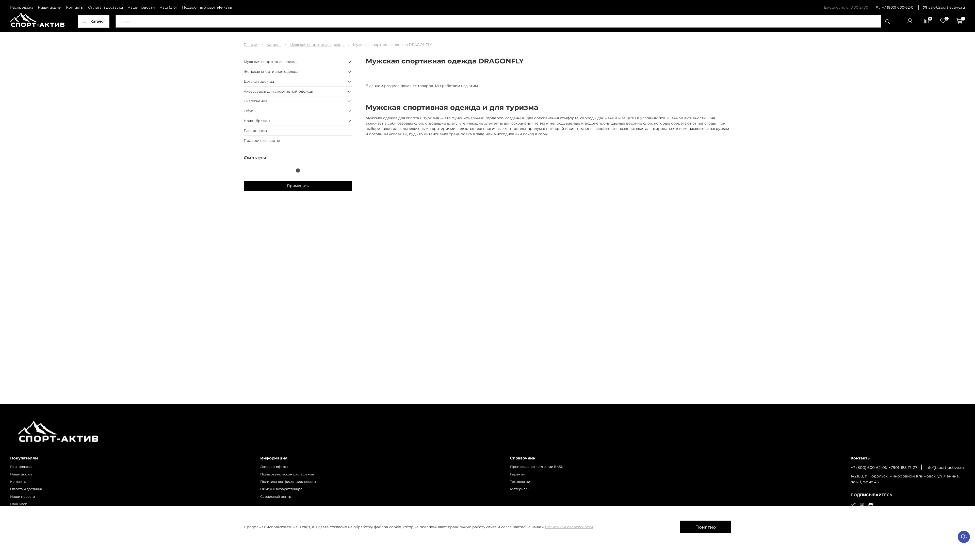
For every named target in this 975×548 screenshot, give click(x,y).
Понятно (705, 527)
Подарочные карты (262, 140)
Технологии (520, 482)
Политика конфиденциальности (288, 482)
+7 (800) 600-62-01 (898, 7)
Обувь (249, 111)
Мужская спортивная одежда (317, 44)
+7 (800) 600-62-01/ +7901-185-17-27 (884, 467)
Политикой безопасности (569, 527)
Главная (251, 44)
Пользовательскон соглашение (287, 474)
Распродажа (21, 7)
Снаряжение (256, 101)
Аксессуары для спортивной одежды (279, 91)
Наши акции (49, 7)
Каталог (97, 21)
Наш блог (168, 7)
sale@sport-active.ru (947, 7)
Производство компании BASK (536, 467)
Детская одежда (259, 81)
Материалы (520, 489)
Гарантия (518, 474)
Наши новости (141, 7)
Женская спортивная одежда (271, 71)
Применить (298, 185)
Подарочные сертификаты (207, 7)
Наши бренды (257, 120)
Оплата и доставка (105, 7)
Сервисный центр (275, 497)
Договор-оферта (274, 467)
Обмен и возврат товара (281, 489)
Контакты (75, 7)
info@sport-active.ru (944, 467)
